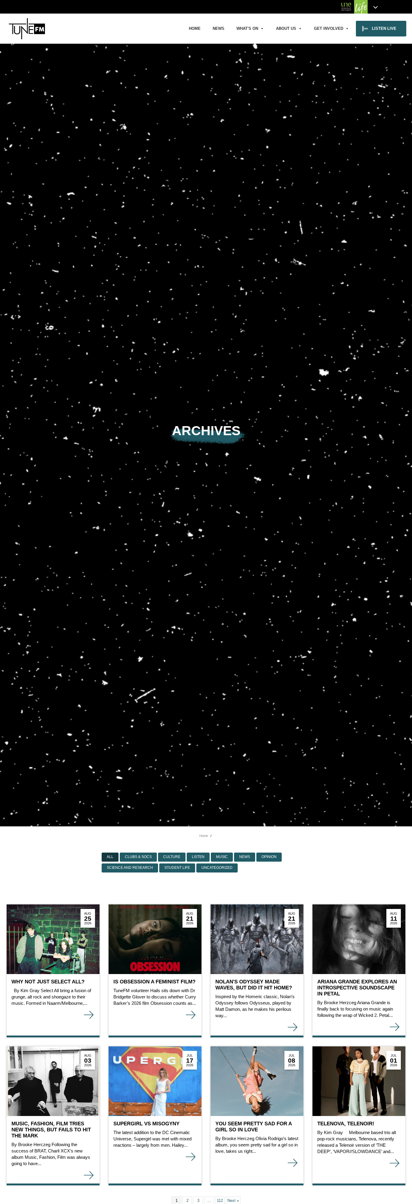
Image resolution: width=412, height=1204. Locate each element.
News (218, 28)
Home (195, 28)
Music (222, 857)
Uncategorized (217, 868)
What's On (247, 28)
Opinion (269, 857)
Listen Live (384, 28)
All (110, 857)
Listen (198, 857)
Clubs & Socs (138, 857)
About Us (286, 28)
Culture (171, 857)
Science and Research (130, 868)
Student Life (177, 868)
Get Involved (328, 28)
